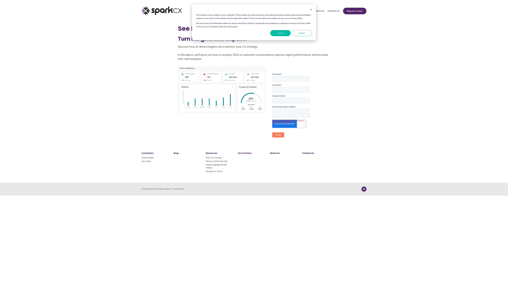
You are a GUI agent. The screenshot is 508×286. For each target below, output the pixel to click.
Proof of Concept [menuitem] (214, 157)
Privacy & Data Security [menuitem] (217, 161)
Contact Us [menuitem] (333, 10)
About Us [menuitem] (319, 10)
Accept (280, 33)
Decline (302, 33)
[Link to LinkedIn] (363, 189)
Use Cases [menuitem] (146, 161)
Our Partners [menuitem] (245, 153)
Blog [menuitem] (176, 153)
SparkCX (151, 189)
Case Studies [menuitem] (148, 157)
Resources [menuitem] (211, 153)
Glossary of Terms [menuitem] (214, 171)
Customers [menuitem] (148, 153)
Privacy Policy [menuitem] (178, 189)
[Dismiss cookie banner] (311, 10)
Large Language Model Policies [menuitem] (216, 166)
